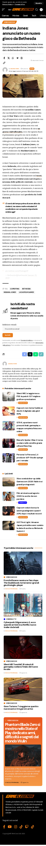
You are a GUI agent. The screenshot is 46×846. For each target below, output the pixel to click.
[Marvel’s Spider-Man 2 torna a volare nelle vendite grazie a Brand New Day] (8, 443)
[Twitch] (27, 827)
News (32, 69)
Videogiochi (9, 22)
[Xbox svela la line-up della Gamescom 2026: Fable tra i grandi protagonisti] (8, 481)
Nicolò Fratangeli (13, 782)
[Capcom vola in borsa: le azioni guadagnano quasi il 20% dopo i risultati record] (8, 511)
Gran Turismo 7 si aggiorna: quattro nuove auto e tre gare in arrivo (21, 707)
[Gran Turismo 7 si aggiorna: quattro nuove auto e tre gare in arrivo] (23, 689)
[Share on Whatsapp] (13, 58)
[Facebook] (4, 827)
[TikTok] (21, 827)
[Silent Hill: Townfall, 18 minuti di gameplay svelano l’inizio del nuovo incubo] (23, 647)
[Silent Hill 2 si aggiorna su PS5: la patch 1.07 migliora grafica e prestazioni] (8, 396)
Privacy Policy (7, 4)
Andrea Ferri (14, 69)
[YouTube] (9, 827)
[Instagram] (15, 827)
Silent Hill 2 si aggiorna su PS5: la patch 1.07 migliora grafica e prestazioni (28, 396)
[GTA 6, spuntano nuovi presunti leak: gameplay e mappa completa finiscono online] (8, 425)
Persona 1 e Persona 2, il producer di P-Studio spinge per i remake (30, 457)
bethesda (26, 289)
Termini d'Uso (20, 4)
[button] (39, 3)
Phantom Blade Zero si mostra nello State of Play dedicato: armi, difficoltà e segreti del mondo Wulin (22, 733)
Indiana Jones (10, 292)
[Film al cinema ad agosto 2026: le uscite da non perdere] (8, 496)
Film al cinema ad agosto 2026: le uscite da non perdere (28, 496)
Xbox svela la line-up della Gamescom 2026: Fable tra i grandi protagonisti (30, 481)
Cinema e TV (22, 502)
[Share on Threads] (21, 58)
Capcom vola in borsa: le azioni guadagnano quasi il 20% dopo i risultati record (29, 510)
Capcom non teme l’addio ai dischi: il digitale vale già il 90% (29, 411)
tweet (39, 175)
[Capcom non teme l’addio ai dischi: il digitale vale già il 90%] (8, 411)
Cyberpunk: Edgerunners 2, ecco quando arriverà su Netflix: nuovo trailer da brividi (20, 625)
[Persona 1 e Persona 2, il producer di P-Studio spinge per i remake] (8, 457)
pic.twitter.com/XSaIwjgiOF (16, 271)
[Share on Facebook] (4, 58)
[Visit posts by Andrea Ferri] (4, 364)
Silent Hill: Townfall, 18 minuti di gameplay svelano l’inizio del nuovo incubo (21, 667)
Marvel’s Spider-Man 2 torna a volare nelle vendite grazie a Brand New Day (30, 443)
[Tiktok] (32, 827)
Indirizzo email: (9, 324)
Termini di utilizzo (27, 340)
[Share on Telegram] (17, 58)
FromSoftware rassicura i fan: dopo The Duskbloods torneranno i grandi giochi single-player (21, 583)
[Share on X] (8, 58)
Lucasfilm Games (26, 292)
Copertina (14, 289)
